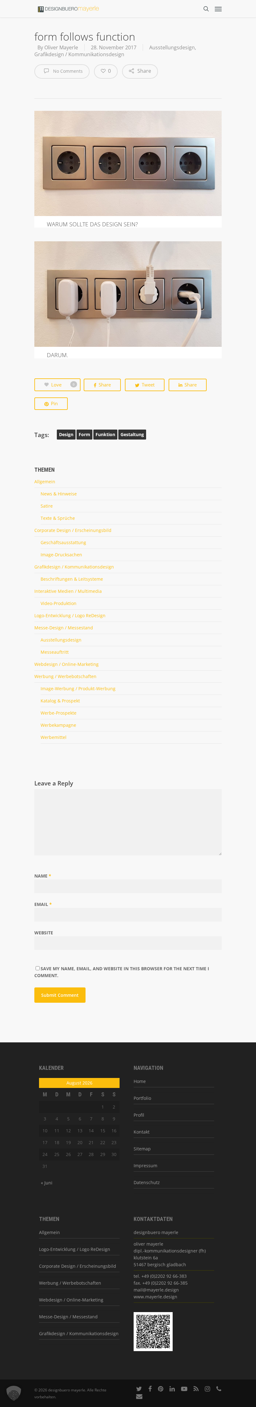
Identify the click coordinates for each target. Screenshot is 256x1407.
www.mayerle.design (155, 1297)
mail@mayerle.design (156, 1290)
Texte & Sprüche (58, 518)
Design (66, 434)
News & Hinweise (59, 494)
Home (140, 1081)
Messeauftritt (55, 652)
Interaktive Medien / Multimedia (68, 591)
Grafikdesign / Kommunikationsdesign (79, 54)
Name (42, 876)
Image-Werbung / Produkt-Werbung (78, 688)
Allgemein (44, 482)
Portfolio (142, 1098)
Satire (47, 506)
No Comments (67, 71)
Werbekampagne (58, 725)
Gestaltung (132, 434)
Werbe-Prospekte (58, 713)
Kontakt (142, 1132)
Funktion (105, 434)
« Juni (46, 1183)
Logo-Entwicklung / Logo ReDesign (70, 615)
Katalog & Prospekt (60, 701)
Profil (139, 1115)
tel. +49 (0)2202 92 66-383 (160, 1276)
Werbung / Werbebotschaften (65, 676)
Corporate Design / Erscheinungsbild (72, 530)
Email (43, 904)
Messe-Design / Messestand (63, 628)
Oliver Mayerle (61, 47)
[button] (13, 1393)
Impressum (145, 1165)
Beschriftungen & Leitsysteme (72, 579)
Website (43, 933)
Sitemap (142, 1149)
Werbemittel (53, 737)
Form (84, 434)
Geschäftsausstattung (63, 542)
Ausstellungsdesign (172, 47)
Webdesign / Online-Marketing (66, 664)
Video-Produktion (58, 603)
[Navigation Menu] (218, 9)
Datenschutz (147, 1182)
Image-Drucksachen (61, 555)
